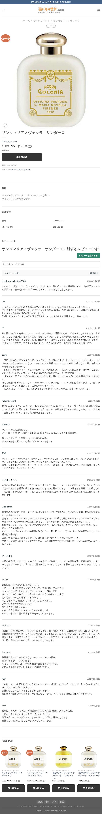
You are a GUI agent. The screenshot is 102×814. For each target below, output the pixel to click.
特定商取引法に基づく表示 (28, 806)
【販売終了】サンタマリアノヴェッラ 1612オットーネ (63, 775)
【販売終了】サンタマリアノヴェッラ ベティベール (88, 774)
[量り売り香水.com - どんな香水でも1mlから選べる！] (51, 10)
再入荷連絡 (21, 157)
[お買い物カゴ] (98, 10)
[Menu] (3, 10)
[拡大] (5, 125)
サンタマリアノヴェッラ (66, 20)
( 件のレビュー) (9, 141)
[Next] (100, 771)
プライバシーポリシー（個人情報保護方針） (56, 806)
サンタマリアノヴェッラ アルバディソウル (38, 774)
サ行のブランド (41, 20)
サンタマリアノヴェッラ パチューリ (13, 774)
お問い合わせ (79, 806)
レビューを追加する (88, 255)
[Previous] (2, 771)
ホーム (26, 20)
